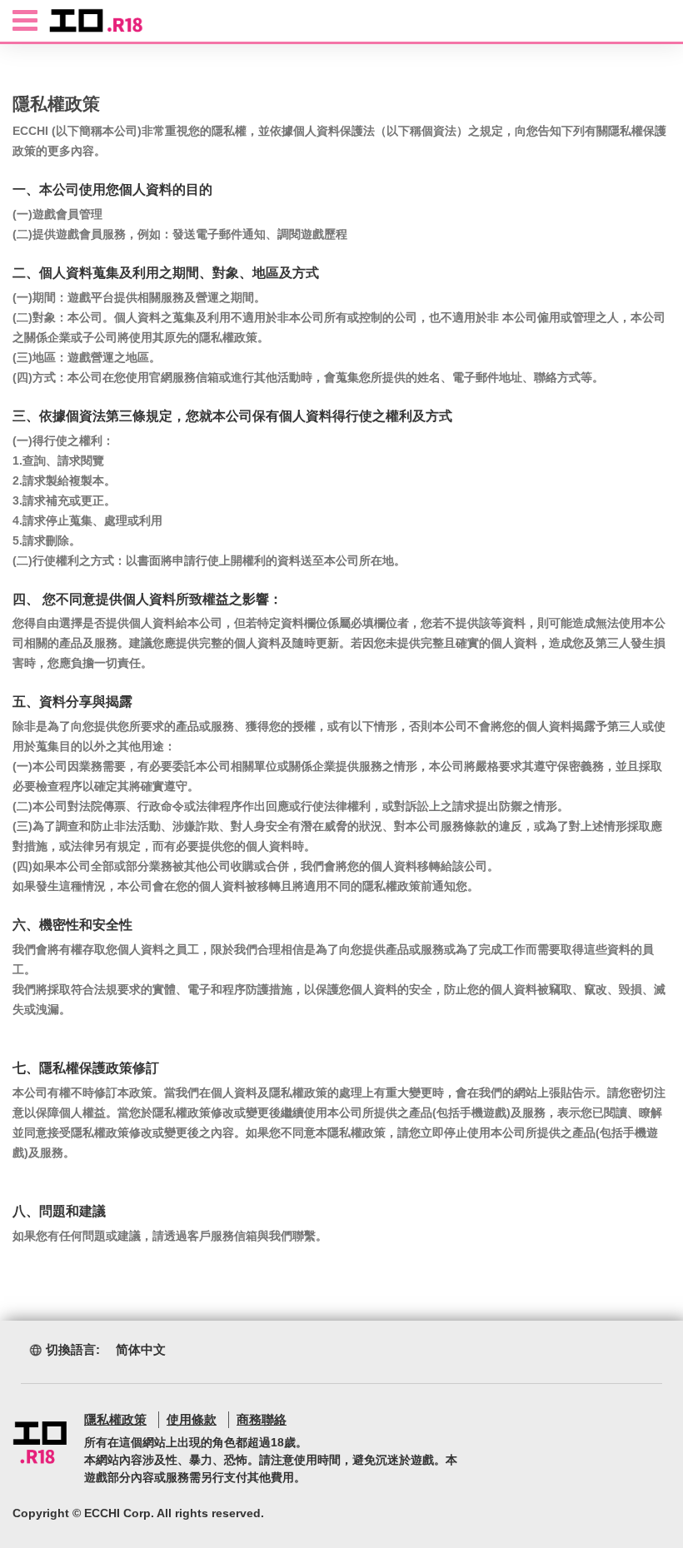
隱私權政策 (115, 1419)
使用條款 (192, 1419)
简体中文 (141, 1349)
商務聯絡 (262, 1419)
